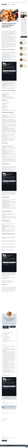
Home (9, 2)
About (23, 2)
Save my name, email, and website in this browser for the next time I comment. (9, 438)
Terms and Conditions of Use (24, 445)
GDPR (19, 445)
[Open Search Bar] (8, 7)
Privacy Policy (14, 4)
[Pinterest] (26, 1)
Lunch (20, 2)
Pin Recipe (13, 326)
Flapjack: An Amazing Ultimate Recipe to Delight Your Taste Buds (8, 413)
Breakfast (12, 2)
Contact (9, 4)
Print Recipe (6, 327)
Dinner (17, 2)
